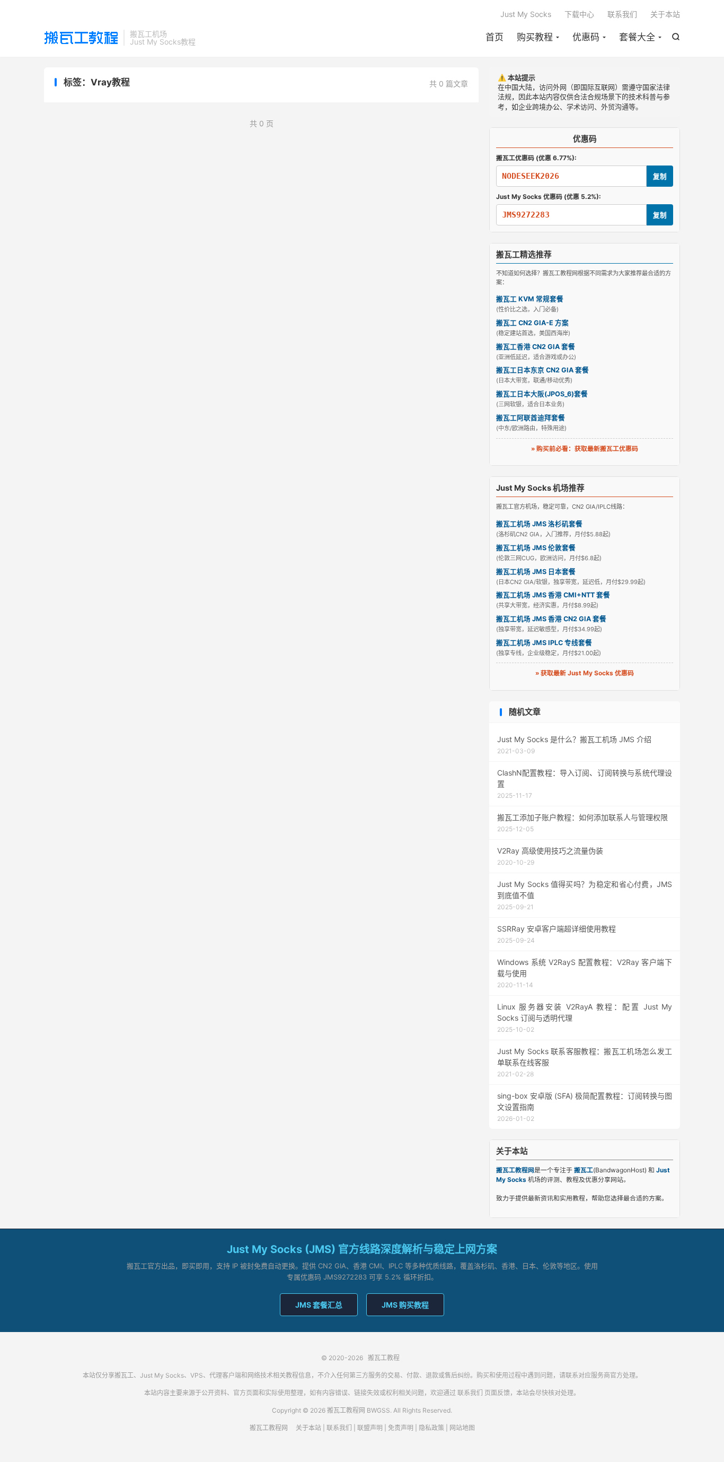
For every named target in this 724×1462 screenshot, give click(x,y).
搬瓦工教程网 (269, 1428)
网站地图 (462, 1428)
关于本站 (665, 14)
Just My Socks (525, 14)
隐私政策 (431, 1428)
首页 (494, 37)
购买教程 (535, 37)
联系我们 (622, 14)
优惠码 (585, 37)
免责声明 (400, 1428)
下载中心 (579, 14)
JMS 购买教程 (405, 1304)
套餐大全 (637, 37)
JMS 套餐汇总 (318, 1304)
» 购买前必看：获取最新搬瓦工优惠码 (584, 448)
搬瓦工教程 (81, 37)
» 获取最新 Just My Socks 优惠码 (584, 673)
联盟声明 (370, 1428)
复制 (660, 176)
